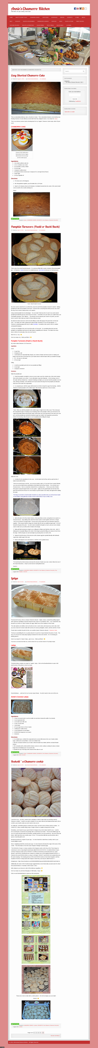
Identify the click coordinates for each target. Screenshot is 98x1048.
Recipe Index (60, 25)
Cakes (25, 220)
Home (11, 17)
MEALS (83, 17)
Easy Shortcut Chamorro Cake (28, 75)
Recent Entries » (55, 1035)
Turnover (25, 571)
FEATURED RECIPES (14, 25)
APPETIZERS (45, 17)
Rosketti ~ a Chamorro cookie (27, 761)
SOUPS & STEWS (69, 21)
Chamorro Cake (53, 630)
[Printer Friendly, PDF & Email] (15, 218)
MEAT (11, 21)
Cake (20, 754)
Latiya (55, 118)
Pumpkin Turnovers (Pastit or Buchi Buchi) (35, 226)
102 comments (42, 764)
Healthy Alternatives (28, 25)
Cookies (35, 1025)
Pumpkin (21, 571)
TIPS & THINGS (50, 25)
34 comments (42, 230)
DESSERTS (69, 17)
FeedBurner (78, 101)
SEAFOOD (54, 21)
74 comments (42, 581)
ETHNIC (77, 17)
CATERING (68, 25)
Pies (56, 570)
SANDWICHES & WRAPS (43, 21)
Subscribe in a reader (70, 111)
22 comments (43, 78)
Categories (67, 81)
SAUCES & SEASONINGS (29, 21)
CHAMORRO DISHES (35, 17)
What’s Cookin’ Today (21, 17)
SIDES (60, 21)
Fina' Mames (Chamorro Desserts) (50, 220)
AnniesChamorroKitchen (32, 78)
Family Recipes (80, 21)
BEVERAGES (54, 17)
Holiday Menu (40, 25)
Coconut (23, 754)
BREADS (62, 17)
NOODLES (17, 21)
